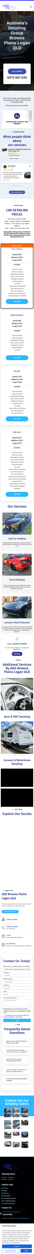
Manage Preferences (10, 1250)
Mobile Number (7, 979)
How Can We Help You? (10, 998)
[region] (17, 1238)
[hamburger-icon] (31, 7)
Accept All (17, 1246)
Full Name (6, 972)
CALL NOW (17, 301)
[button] (3, 694)
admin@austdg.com (23, 1218)
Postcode (6, 985)
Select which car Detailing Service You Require (16, 966)
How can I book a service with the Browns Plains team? (16, 1070)
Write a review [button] (14, 158)
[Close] (32, 1225)
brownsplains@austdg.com (14, 937)
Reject (26, 1250)
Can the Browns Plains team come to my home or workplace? (17, 1051)
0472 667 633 (17, 77)
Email (5, 991)
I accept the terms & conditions (16, 1016)
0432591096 (7, 1214)
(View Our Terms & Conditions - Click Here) (16, 1016)
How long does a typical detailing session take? (14, 1060)
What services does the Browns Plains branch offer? (16, 1042)
